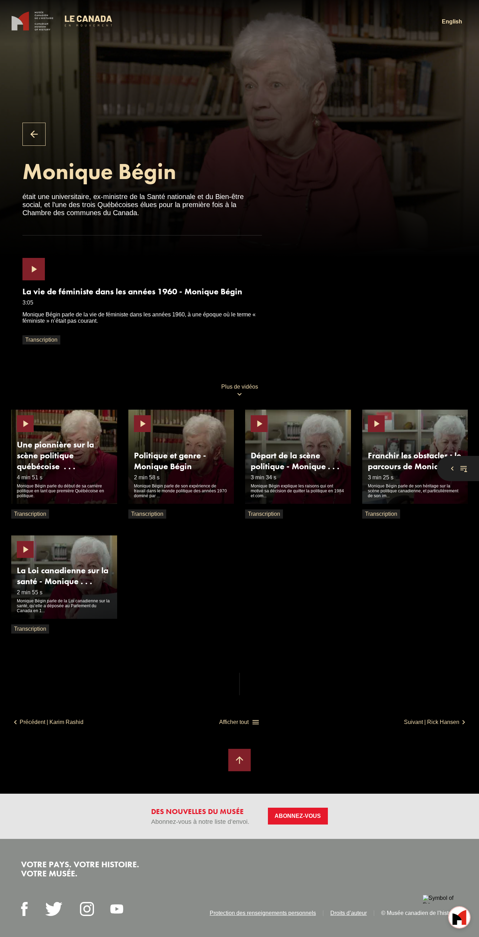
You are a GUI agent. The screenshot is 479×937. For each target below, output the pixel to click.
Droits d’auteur (348, 913)
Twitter (53, 909)
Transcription (41, 340)
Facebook (24, 909)
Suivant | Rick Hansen (431, 722)
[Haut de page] (239, 760)
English (452, 22)
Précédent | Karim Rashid (51, 722)
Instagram (87, 909)
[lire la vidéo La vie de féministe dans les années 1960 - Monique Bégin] (33, 269)
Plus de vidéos (239, 387)
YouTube (117, 909)
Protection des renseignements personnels (263, 913)
